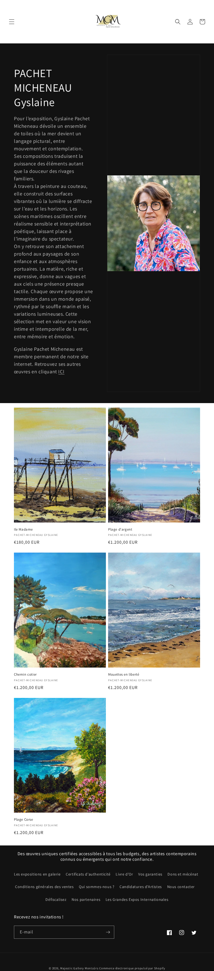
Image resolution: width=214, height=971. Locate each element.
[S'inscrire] (108, 932)
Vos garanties (150, 874)
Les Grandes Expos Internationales (137, 899)
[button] (12, 22)
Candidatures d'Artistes (141, 886)
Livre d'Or (124, 874)
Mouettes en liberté (123, 674)
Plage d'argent (120, 529)
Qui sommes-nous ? (96, 886)
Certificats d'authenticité (88, 874)
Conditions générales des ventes (44, 886)
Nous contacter (181, 886)
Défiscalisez (55, 899)
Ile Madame (23, 529)
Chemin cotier (25, 674)
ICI (61, 371)
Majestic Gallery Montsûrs (79, 968)
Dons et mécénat (182, 874)
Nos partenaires (86, 899)
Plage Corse (23, 819)
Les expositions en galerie (37, 874)
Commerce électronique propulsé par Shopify (132, 968)
